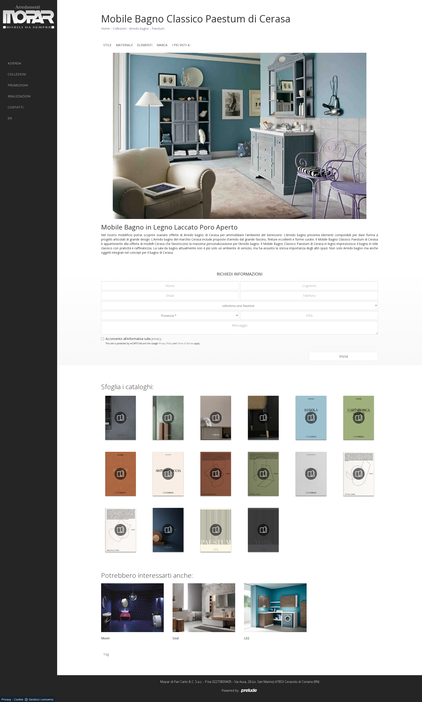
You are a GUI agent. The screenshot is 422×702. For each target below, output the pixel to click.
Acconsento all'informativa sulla (133, 339)
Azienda (14, 63)
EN (10, 118)
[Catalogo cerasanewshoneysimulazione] (215, 474)
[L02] (275, 607)
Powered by (230, 690)
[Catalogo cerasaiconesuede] (168, 418)
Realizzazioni (19, 96)
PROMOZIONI (18, 85)
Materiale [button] (124, 45)
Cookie (18, 699)
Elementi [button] (144, 45)
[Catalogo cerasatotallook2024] (358, 474)
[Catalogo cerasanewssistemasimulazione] (263, 474)
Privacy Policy (165, 343)
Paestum (158, 28)
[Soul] (204, 607)
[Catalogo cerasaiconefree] (263, 418)
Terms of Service (185, 343)
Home (105, 28)
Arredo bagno (139, 28)
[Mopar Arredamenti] (28, 16)
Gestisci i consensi (41, 699)
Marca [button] (162, 45)
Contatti (15, 107)
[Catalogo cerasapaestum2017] (215, 530)
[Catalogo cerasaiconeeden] (120, 418)
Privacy (6, 699)
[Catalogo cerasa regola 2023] (311, 418)
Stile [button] (107, 45)
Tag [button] (106, 654)
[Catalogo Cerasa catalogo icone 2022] (311, 474)
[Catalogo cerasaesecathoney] (120, 474)
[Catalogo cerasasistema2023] (358, 418)
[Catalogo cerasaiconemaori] (168, 530)
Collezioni (17, 74)
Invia (343, 356)
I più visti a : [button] (181, 45)
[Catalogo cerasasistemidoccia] (168, 474)
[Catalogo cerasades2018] (215, 418)
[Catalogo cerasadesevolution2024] (120, 530)
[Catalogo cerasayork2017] (263, 530)
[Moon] (132, 607)
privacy (156, 339)
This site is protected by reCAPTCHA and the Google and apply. (153, 343)
